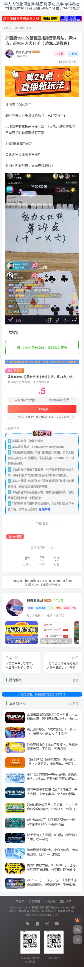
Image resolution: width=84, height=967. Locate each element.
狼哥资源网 (23, 52)
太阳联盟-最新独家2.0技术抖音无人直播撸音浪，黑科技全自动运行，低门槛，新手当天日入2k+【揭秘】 (52, 718)
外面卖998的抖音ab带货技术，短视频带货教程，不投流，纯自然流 (52, 746)
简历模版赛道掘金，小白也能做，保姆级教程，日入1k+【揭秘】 (52, 852)
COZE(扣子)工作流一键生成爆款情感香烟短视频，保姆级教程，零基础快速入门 (52, 884)
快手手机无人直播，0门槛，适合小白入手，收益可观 (52, 837)
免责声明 (44, 509)
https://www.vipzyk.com (48, 447)
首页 (8, 27)
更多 (76, 680)
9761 (42, 608)
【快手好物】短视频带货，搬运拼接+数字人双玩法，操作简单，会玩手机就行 (52, 763)
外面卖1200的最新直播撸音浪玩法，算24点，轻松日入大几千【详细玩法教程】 (40, 40)
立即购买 (42, 409)
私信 (74, 54)
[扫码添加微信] (77, 929)
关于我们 (18, 901)
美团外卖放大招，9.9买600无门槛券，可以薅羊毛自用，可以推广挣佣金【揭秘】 (53, 869)
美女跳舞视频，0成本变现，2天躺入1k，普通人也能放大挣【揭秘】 (51, 731)
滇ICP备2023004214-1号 (60, 907)
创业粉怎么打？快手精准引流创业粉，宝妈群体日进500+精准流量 (52, 821)
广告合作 (50, 901)
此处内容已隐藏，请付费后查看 (43, 347)
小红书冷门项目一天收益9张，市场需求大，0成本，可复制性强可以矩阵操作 (52, 778)
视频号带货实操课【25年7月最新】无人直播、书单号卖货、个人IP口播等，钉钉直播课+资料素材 (52, 793)
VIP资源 (19, 27)
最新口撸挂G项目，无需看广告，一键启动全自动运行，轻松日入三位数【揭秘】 (52, 808)
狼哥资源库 (38, 907)
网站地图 (65, 901)
